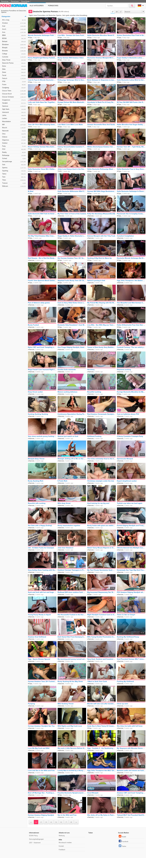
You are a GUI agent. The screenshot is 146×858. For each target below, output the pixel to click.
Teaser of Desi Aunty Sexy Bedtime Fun (101, 347)
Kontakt (61, 846)
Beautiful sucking (94, 392)
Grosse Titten (14, 91)
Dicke (14, 66)
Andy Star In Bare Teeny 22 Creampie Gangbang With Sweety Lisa (101, 726)
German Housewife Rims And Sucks (101, 124)
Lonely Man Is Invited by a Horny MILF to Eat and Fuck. (72, 770)
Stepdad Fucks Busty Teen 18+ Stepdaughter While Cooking (72, 280)
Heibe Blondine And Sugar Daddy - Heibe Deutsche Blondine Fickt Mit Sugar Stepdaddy (131, 124)
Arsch (14, 29)
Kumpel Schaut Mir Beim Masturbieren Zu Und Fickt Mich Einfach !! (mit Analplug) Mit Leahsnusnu (72, 102)
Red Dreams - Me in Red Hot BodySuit (42, 258)
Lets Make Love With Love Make (70, 124)
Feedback (62, 849)
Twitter (124, 846)
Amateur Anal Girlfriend (37, 637)
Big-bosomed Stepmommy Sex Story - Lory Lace (101, 592)
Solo (14, 164)
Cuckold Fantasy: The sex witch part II (131, 347)
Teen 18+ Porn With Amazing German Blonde (42, 124)
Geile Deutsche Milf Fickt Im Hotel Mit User (42, 214)
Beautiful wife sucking (36, 503)
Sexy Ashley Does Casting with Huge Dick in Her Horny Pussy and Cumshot (42, 570)
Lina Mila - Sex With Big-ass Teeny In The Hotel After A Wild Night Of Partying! (101, 325)
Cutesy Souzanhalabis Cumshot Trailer (72, 147)
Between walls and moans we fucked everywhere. (131, 770)
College (14, 54)
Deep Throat (14, 60)
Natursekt (14, 131)
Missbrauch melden (65, 842)
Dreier (14, 72)
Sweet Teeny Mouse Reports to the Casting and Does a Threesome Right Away (101, 548)
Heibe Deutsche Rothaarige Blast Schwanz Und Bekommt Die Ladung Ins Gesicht (101, 169)
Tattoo (14, 174)
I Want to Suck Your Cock (97, 681)
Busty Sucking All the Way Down (70, 681)
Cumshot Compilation (125, 236)
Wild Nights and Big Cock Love (70, 726)
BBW (14, 35)
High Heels (14, 109)
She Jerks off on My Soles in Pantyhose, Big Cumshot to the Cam (101, 815)
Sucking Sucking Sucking (38, 414)
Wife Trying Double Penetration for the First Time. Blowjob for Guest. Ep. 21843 (101, 637)
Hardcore (14, 106)
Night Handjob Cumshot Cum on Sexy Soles (101, 615)
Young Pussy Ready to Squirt (39, 615)
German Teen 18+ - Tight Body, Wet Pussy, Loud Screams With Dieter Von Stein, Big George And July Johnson (131, 147)
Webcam (14, 186)
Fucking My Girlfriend (125, 681)
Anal (14, 26)
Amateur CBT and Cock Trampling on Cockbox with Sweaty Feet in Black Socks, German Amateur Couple (131, 793)
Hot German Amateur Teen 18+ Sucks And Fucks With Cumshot (72, 258)
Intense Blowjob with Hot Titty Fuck (101, 236)
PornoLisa (4, 1)
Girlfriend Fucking (94, 436)
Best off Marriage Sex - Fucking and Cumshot (42, 793)
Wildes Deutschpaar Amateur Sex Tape (101, 147)
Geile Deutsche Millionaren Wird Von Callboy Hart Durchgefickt (72, 191)
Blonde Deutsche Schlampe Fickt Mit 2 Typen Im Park (42, 35)
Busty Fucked (33, 325)
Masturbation (14, 121)
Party (14, 146)
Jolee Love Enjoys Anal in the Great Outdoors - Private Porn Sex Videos (72, 169)
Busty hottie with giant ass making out (101, 525)
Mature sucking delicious (67, 392)
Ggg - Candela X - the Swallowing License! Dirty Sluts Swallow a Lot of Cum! (101, 748)
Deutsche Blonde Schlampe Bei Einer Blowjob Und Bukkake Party (131, 258)
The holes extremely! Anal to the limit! (101, 459)
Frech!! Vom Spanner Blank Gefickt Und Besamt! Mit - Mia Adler (42, 280)
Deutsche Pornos (14, 63)
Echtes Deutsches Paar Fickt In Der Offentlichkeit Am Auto (131, 35)
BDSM (14, 38)
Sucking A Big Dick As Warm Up (99, 258)
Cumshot (14, 57)
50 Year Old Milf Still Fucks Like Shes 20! (131, 102)
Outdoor (14, 143)
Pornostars (53, 5)
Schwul (14, 158)
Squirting (14, 171)
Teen (14, 177)
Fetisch (14, 78)
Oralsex (14, 137)
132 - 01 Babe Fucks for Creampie (41, 548)
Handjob (14, 103)
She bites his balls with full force (129, 726)
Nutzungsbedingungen (36, 839)
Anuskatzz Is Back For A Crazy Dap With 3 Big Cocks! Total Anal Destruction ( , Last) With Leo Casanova (101, 102)
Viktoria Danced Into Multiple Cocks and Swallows (131, 548)
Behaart (14, 41)
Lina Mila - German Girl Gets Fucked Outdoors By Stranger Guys (72, 35)
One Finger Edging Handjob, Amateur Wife (72, 347)
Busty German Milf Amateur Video (71, 58)
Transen (14, 183)
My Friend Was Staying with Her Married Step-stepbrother (101, 303)
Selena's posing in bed (96, 280)
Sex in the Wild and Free (67, 815)
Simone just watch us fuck (68, 436)
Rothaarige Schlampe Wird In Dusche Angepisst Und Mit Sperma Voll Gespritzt (72, 80)
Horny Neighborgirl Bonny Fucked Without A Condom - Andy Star (42, 58)
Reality (14, 152)
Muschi (14, 127)
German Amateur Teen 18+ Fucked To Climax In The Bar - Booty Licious (42, 681)
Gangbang (14, 87)
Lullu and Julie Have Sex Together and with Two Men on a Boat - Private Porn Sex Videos (42, 102)
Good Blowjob (92, 793)
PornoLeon (15, 1)
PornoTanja (25, 1)
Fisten (14, 84)
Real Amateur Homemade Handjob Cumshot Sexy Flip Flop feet (101, 414)
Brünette (14, 51)
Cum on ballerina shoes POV (128, 414)
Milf (14, 124)
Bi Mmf (30, 191)
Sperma (14, 167)
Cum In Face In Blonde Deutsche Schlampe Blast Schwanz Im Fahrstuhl (42, 80)
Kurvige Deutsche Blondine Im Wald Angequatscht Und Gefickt (131, 392)
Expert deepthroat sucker (127, 481)
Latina (14, 115)
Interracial (14, 112)
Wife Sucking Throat (65, 704)
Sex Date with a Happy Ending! (40, 525)
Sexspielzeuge (14, 161)
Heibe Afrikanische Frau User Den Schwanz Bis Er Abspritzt (131, 325)
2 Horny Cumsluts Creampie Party (130, 436)
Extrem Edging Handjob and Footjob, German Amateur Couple (131, 525)
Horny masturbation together (69, 525)
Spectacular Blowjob (125, 459)
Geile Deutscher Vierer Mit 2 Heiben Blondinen (42, 169)
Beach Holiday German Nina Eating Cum (42, 147)
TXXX (30, 104)
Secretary (91, 369)
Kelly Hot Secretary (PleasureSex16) (101, 214)
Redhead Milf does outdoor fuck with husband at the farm (72, 592)
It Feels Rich (62, 481)
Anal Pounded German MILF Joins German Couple (131, 659)
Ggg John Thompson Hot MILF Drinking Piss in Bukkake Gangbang (101, 770)
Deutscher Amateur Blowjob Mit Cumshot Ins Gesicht (101, 58)
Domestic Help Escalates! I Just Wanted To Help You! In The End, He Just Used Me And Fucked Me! (72, 325)
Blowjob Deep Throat (36, 459)
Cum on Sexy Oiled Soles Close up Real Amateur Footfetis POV (72, 303)
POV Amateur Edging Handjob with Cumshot (131, 592)
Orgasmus (14, 140)
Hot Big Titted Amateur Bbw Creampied (42, 236)
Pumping (31, 704)
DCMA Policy (33, 835)
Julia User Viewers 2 (65, 548)
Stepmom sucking (124, 369)
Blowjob (14, 47)
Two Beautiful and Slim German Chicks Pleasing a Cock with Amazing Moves (131, 303)
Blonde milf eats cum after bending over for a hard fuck (101, 704)
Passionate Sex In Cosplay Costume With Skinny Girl (131, 214)
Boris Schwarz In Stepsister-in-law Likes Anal (101, 80)
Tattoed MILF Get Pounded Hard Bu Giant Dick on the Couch (131, 815)
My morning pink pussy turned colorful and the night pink (72, 659)
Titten (14, 180)
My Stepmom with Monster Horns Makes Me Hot (131, 748)
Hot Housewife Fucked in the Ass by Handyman (72, 615)
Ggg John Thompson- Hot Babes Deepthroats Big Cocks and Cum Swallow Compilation (131, 280)
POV (14, 149)
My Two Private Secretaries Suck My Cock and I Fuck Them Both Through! (101, 570)
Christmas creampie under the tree (100, 481)
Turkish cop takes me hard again (129, 503)
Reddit (124, 837)
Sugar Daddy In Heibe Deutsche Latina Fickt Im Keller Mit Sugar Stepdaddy (72, 236)
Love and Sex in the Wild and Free (41, 770)
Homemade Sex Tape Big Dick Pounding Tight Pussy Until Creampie (131, 570)
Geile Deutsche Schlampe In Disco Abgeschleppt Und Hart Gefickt (131, 191)
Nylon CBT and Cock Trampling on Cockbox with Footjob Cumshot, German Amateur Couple (42, 347)
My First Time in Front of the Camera (72, 214)
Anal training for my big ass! (98, 503)
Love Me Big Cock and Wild (38, 748)
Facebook (125, 841)
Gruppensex (14, 100)
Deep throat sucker (35, 392)
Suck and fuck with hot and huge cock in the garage (42, 592)
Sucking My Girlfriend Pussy (128, 637)
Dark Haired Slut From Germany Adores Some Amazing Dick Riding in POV (72, 637)
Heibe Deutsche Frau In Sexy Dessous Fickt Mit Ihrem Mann (131, 169)
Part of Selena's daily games (39, 303)
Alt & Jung (14, 20)
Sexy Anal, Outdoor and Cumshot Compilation (101, 659)
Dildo (14, 69)
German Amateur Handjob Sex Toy (41, 726)
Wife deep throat (64, 503)
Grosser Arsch (14, 94)
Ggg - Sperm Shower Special (39, 659)
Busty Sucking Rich (35, 481)
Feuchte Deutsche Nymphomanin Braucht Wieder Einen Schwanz (72, 793)
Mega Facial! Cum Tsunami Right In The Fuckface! (42, 369)
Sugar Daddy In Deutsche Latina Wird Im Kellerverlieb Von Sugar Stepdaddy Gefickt (131, 58)
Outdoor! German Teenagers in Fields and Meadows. (72, 570)
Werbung (62, 835)
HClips (30, 37)
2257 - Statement (34, 843)
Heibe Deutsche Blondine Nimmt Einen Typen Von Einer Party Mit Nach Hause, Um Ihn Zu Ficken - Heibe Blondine (101, 35)
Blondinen (14, 44)
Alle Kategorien (36, 5)
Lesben (14, 118)
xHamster (61, 216)
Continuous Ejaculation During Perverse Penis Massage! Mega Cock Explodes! (72, 414)
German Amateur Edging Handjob (41, 815)
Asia (14, 32)
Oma (14, 134)
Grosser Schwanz (14, 97)
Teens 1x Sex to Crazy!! (126, 615)
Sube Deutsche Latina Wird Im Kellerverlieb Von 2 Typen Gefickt (131, 80)
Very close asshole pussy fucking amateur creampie (42, 436)
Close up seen (122, 704)
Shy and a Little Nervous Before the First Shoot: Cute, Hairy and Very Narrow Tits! (72, 748)
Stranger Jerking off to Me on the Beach (72, 459)
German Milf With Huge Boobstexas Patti (101, 191)
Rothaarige (14, 155)
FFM (14, 81)
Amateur (14, 23)
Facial (14, 75)
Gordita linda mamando (67, 369)
